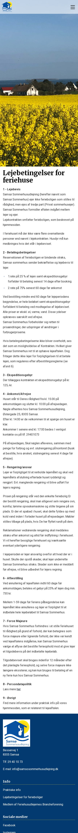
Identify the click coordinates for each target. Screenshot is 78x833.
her (19, 689)
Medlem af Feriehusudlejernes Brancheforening (33, 804)
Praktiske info (12, 790)
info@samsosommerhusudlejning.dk (35, 769)
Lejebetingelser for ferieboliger (23, 797)
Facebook (9, 825)
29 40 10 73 (15, 762)
